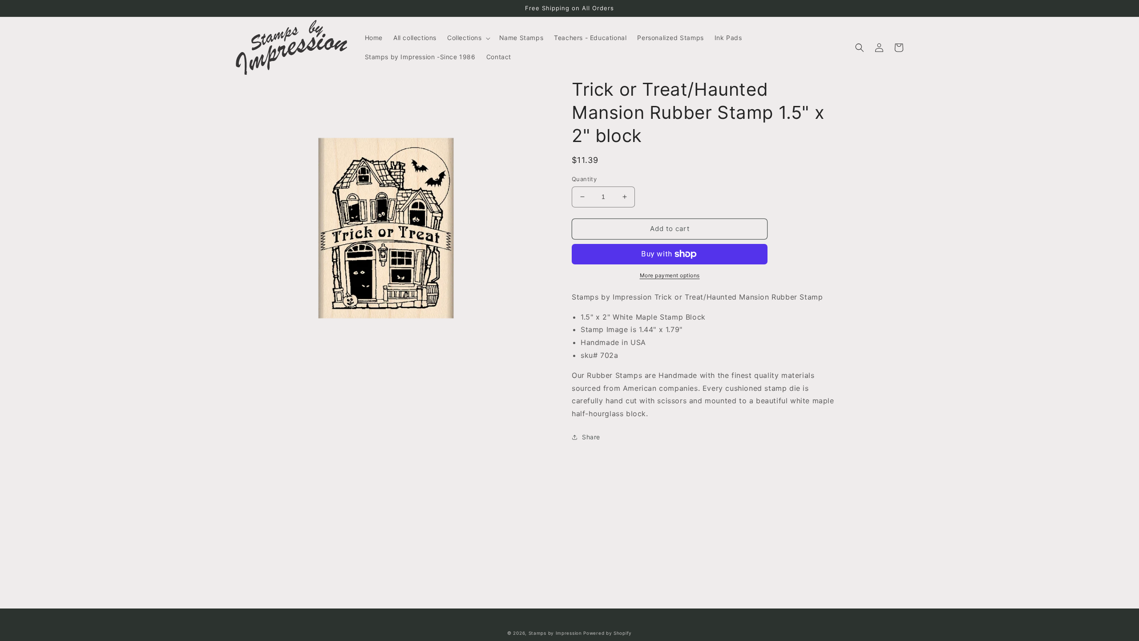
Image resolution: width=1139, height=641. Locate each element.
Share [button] (591, 437)
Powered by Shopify (607, 633)
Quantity (584, 179)
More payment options (670, 275)
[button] (468, 37)
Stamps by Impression (555, 633)
